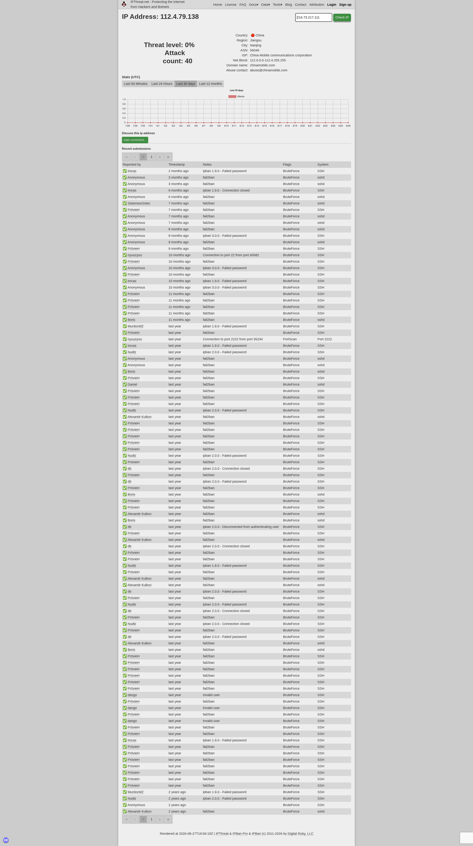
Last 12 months (210, 84)
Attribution (316, 4)
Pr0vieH (133, 210)
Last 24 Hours (162, 84)
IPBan (256, 833)
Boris (131, 320)
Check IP (342, 17)
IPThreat (222, 833)
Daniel (132, 384)
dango (132, 695)
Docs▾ (253, 4)
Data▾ (265, 4)
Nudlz (132, 352)
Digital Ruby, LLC (300, 833)
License (230, 4)
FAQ (242, 4)
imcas (132, 171)
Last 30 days (185, 84)
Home (217, 4)
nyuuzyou (135, 255)
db (129, 468)
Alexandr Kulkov (139, 417)
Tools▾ (277, 4)
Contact (300, 4)
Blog (288, 4)
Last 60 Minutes (135, 84)
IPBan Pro (240, 833)
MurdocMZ (136, 326)
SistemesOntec (139, 203)
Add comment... (135, 140)
